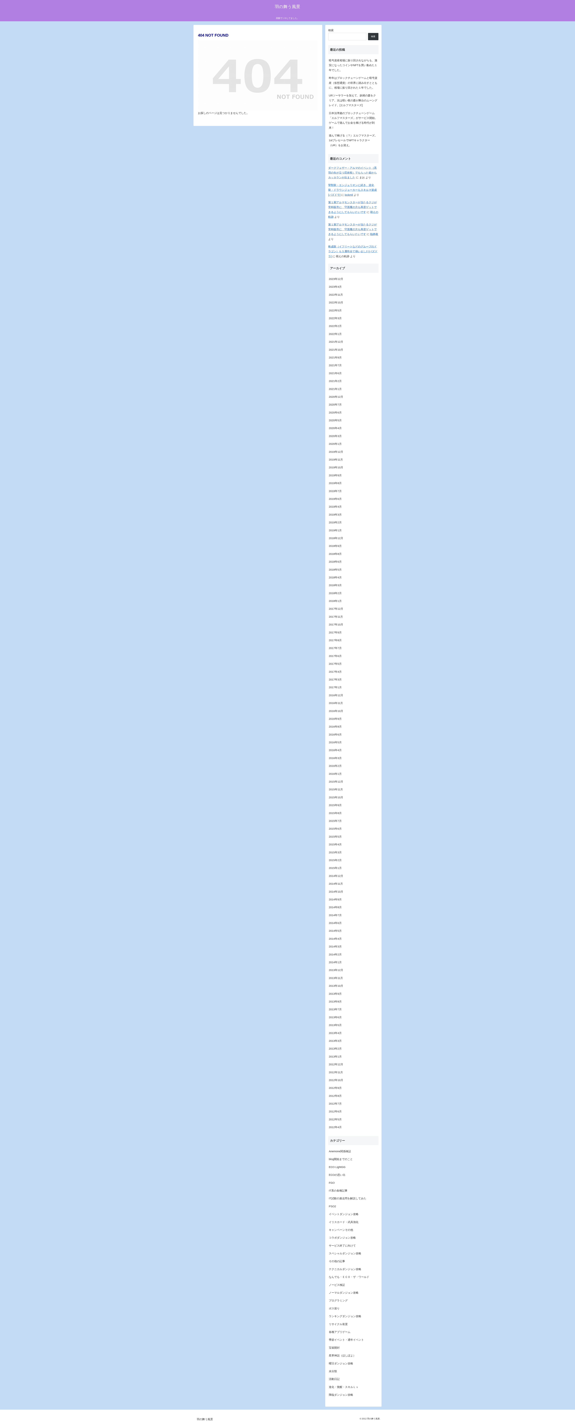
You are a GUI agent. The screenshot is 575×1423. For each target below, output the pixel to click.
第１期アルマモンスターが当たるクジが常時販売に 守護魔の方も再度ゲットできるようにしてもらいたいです (352, 207)
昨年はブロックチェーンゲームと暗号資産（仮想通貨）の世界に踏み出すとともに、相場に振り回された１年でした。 (353, 82)
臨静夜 (374, 234)
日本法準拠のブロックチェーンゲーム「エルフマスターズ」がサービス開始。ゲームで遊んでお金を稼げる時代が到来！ (353, 120)
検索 (331, 30)
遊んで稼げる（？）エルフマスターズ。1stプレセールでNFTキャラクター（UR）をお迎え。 (353, 140)
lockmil (349, 194)
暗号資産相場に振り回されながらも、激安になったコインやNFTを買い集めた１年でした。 (353, 65)
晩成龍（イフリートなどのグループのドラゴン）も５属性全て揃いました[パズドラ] (352, 251)
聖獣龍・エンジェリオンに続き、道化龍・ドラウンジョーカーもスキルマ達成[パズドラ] (352, 190)
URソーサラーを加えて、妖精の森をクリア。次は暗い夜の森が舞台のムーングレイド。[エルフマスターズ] (353, 100)
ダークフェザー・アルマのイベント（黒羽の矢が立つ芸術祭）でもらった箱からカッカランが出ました (352, 172)
